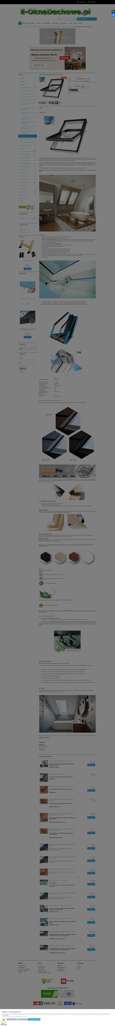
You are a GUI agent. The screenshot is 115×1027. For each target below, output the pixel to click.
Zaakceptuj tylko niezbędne (10, 1019)
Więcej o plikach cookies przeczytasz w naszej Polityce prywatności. (14, 1016)
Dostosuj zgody (22, 1019)
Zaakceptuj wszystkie (34, 1019)
